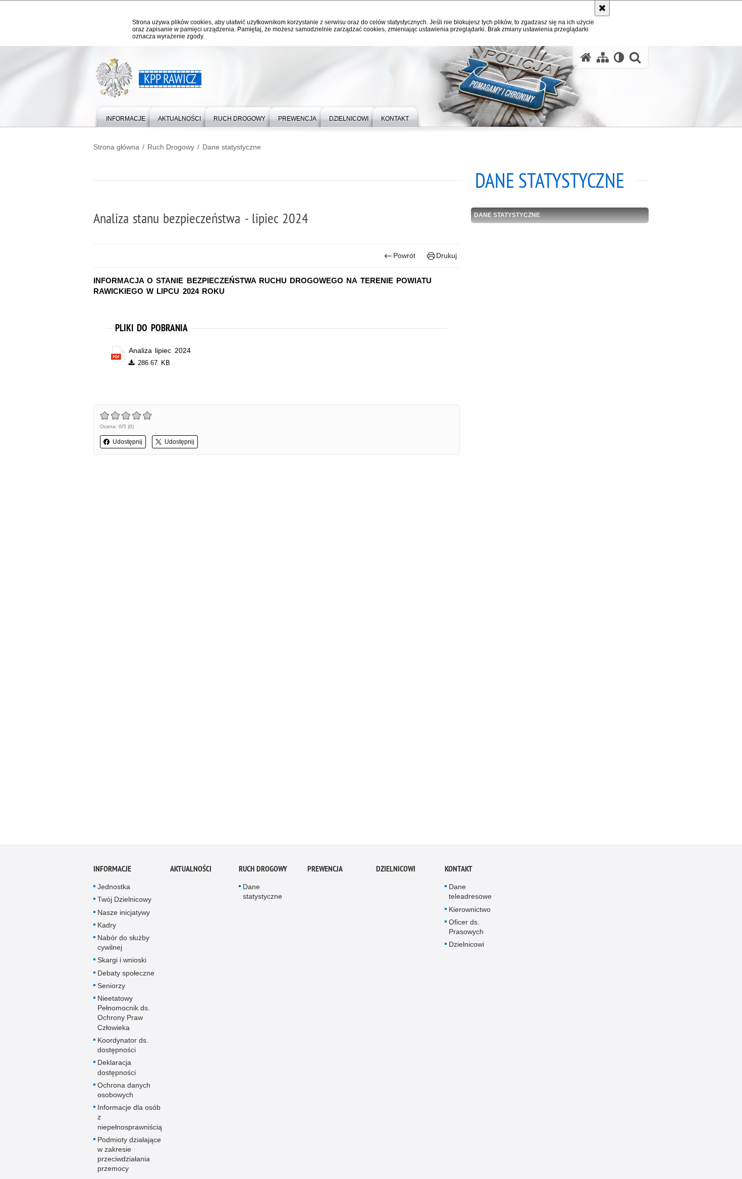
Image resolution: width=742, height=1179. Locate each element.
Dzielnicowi (466, 950)
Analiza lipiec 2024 (159, 350)
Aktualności (190, 874)
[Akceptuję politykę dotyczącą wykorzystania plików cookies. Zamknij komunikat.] (602, 8)
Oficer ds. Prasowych (466, 932)
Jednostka (113, 892)
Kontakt (458, 874)
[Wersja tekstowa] (619, 57)
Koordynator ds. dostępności (122, 1050)
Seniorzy (111, 991)
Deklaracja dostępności (116, 1073)
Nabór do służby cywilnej (123, 948)
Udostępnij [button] (127, 441)
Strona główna (116, 147)
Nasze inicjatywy (123, 917)
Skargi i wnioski (121, 965)
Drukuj (446, 255)
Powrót (404, 255)
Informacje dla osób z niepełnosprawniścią (129, 1122)
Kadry (106, 931)
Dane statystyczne (231, 147)
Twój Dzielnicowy (124, 905)
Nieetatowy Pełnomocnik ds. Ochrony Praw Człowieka (123, 1018)
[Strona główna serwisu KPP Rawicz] (586, 57)
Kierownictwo (470, 914)
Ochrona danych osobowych (123, 1095)
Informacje (112, 874)
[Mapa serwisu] (603, 57)
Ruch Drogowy (170, 147)
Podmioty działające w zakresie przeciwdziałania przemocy (129, 1159)
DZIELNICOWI (395, 874)
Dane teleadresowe (470, 897)
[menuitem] (125, 116)
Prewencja (325, 874)
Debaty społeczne (125, 978)
